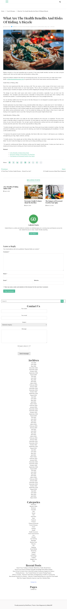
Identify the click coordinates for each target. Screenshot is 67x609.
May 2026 (33, 366)
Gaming (33, 528)
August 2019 (33, 489)
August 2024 (33, 395)
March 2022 (33, 436)
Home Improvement (33, 533)
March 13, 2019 (18, 26)
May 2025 (33, 379)
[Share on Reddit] (29, 162)
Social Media (33, 549)
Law (33, 535)
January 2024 (33, 407)
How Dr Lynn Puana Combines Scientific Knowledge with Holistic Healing (33, 569)
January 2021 (33, 460)
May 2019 (33, 494)
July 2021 (33, 450)
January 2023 (33, 427)
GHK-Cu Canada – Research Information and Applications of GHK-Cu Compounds (33, 574)
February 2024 (33, 405)
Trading (33, 557)
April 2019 (33, 496)
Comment (6, 252)
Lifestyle (33, 537)
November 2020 (33, 463)
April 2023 (33, 422)
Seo (34, 545)
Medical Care (33, 542)
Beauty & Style (33, 506)
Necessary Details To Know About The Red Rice (22, 154)
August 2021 (33, 448)
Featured (33, 520)
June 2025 (33, 378)
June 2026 (33, 364)
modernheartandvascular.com (15, 79)
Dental (33, 513)
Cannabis (33, 509)
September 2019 (33, 487)
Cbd (33, 511)
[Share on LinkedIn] (17, 162)
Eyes (33, 518)
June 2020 (33, 472)
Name (5, 273)
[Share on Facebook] (9, 162)
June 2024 (33, 398)
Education (33, 516)
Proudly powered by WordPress (23, 605)
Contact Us (33, 582)
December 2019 (33, 482)
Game (33, 526)
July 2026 (33, 362)
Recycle (33, 544)
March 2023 (33, 424)
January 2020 (33, 480)
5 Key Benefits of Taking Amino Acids (19, 152)
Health (33, 530)
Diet (34, 514)
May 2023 (33, 421)
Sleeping (33, 547)
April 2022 (33, 434)
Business (33, 508)
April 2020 (33, 475)
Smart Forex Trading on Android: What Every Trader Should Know (34, 567)
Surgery (33, 554)
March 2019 (33, 497)
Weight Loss (33, 559)
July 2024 (33, 397)
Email (5, 280)
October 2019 (33, 485)
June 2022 (33, 431)
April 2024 (33, 402)
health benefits (40, 26)
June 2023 (33, 419)
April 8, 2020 (28, 205)
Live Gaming (33, 538)
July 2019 (33, 491)
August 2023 (33, 415)
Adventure (33, 504)
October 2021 (33, 444)
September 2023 (33, 414)
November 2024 (33, 390)
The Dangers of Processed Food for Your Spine (22, 156)
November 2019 (33, 484)
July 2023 (33, 417)
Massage (33, 540)
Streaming (33, 550)
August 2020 (33, 468)
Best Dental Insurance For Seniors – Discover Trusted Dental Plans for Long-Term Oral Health (33, 576)
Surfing (33, 552)
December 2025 (33, 368)
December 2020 (33, 462)
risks (48, 26)
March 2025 (33, 383)
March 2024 (33, 403)
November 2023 (33, 410)
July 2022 (33, 429)
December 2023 (33, 409)
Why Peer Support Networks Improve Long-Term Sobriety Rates (33, 578)
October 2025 (33, 371)
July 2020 (33, 470)
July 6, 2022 (7, 191)
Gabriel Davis (7, 26)
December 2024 (33, 388)
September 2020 (33, 467)
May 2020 (33, 474)
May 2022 (33, 432)
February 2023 (33, 426)
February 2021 (33, 458)
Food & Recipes (26, 26)
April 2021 (33, 455)
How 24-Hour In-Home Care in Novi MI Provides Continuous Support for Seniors (33, 571)
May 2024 (33, 400)
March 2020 (33, 477)
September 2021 (33, 446)
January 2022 (33, 439)
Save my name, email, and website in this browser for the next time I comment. (26, 287)
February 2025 (33, 385)
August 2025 (33, 374)
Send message (24, 353)
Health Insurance (33, 532)
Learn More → (33, 233)
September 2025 (33, 373)
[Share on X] (13, 162)
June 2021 (33, 451)
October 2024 (33, 391)
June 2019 (33, 492)
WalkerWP (49, 605)
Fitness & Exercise (33, 523)
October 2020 (33, 465)
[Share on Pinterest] (25, 162)
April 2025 (33, 381)
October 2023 (33, 412)
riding (45, 26)
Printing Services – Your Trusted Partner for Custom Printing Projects (33, 573)
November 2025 (33, 369)
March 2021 (33, 456)
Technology (33, 555)
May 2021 (33, 453)
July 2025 (33, 376)
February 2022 (33, 438)
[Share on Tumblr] (33, 162)
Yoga (33, 561)
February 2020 (33, 479)
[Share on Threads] (37, 162)
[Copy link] (40, 162)
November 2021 (33, 443)
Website (36, 280)
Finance (33, 521)
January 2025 (33, 386)
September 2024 (33, 393)
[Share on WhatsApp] (21, 162)
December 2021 (33, 441)
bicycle (35, 26)
